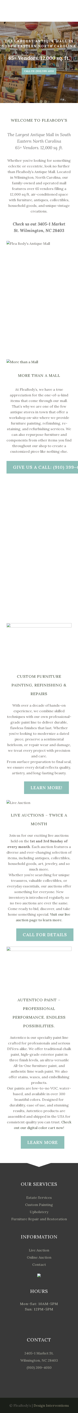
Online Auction (39, 1257)
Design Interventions (51, 1405)
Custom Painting (39, 1204)
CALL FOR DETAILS (45, 934)
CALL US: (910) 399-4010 (39, 71)
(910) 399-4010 (39, 1367)
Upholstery (39, 1212)
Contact (39, 1264)
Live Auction (39, 1250)
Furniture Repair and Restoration (39, 1219)
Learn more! (46, 787)
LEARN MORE (42, 1142)
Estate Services (39, 1197)
